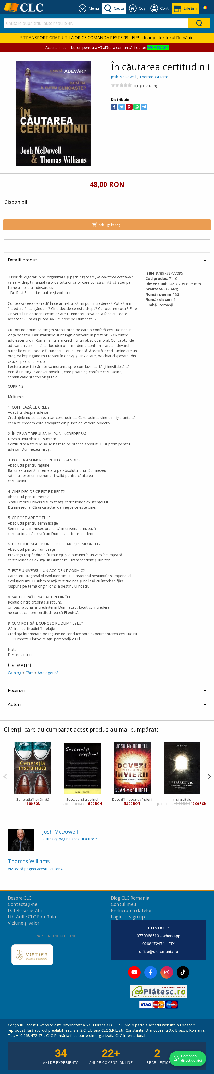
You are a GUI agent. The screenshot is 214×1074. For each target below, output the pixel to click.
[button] (114, 107)
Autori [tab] (14, 704)
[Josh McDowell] (21, 839)
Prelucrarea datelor (131, 911)
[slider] (121, 85)
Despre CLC (20, 898)
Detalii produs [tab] (23, 260)
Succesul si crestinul (82, 799)
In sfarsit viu (182, 799)
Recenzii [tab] (16, 690)
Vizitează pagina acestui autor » (69, 838)
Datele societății (25, 911)
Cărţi (29, 672)
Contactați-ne (22, 904)
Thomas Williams (154, 76)
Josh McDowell (123, 76)
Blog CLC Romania (130, 898)
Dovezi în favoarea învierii (132, 799)
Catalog (14, 672)
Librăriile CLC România (32, 917)
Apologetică (48, 672)
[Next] (209, 776)
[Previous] (5, 776)
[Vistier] (32, 954)
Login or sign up (128, 917)
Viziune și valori (24, 923)
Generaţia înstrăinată (32, 799)
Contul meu (123, 904)
